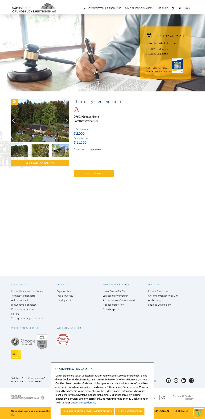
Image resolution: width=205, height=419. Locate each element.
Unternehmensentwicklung (163, 295)
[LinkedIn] (183, 382)
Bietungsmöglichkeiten (24, 304)
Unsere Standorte (158, 291)
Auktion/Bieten (94, 8)
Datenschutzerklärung (83, 402)
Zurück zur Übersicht (93, 173)
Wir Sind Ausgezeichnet (25, 328)
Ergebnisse (114, 8)
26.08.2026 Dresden (158, 49)
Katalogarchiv (64, 300)
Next (67, 120)
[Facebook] (167, 382)
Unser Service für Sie (113, 291)
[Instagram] (190, 382)
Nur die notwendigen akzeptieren (87, 411)
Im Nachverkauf (65, 295)
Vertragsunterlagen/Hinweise (27, 318)
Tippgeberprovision (113, 304)
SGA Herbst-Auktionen (162, 43)
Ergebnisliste (64, 291)
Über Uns (162, 8)
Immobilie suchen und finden (27, 291)
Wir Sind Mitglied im (69, 328)
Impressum (181, 410)
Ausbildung (154, 300)
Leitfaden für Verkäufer (115, 295)
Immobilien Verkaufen (138, 8)
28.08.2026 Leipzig (157, 53)
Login (186, 8)
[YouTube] (175, 382)
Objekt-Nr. (79, 149)
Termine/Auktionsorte (23, 295)
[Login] (180, 8)
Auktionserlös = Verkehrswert (118, 300)
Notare (15, 313)
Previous (13, 120)
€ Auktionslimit (81, 129)
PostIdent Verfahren (22, 309)
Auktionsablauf (19, 300)
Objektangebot (110, 309)
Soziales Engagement (159, 304)
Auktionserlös (81, 138)
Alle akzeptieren (130, 411)
